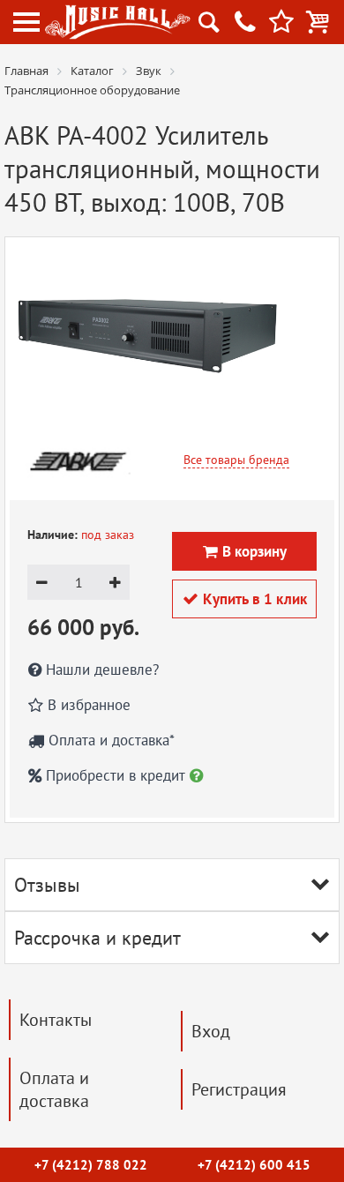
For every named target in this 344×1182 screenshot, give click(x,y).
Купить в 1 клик (245, 599)
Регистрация (239, 1089)
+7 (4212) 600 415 (254, 1164)
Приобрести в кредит (115, 775)
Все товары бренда (236, 460)
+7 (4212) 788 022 (90, 1164)
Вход (210, 1031)
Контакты (55, 1019)
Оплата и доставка (54, 1089)
